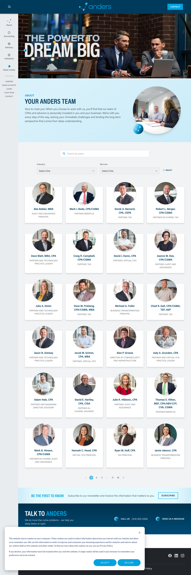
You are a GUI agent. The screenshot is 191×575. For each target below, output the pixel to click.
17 (113, 477)
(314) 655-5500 (140, 518)
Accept (105, 562)
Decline (129, 562)
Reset (169, 170)
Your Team (9, 93)
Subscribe (168, 495)
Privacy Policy (106, 545)
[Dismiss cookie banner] (139, 533)
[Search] (9, 7)
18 (118, 477)
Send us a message (173, 519)
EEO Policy (146, 568)
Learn (9, 89)
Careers (9, 82)
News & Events (9, 85)
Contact (175, 6)
